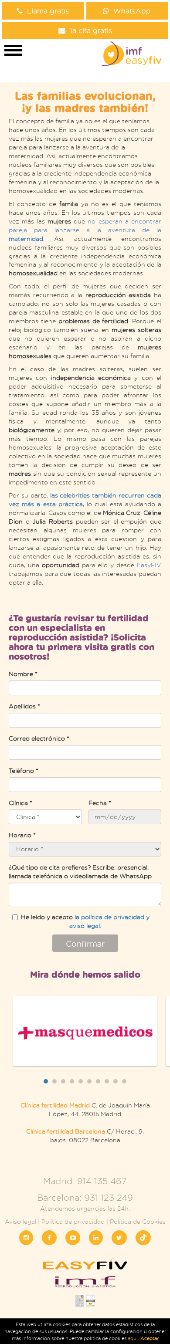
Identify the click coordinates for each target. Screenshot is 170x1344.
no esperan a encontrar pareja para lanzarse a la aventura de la (85, 229)
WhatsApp (132, 10)
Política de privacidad (73, 1221)
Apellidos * (24, 706)
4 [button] (72, 1081)
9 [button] (115, 1081)
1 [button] (46, 1081)
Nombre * (23, 673)
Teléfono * (23, 770)
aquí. (134, 1338)
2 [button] (54, 1081)
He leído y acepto (85, 921)
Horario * (22, 835)
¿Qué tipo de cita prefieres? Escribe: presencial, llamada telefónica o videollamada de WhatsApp (80, 871)
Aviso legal (20, 1221)
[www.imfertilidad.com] (85, 1284)
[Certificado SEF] (90, 1303)
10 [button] (124, 1081)
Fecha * (99, 802)
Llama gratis (48, 10)
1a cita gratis (91, 30)
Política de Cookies (138, 1221)
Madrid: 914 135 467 (85, 1180)
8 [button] (107, 1081)
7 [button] (98, 1081)
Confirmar (85, 943)
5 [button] (80, 1081)
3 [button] (63, 1081)
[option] (85, 1031)
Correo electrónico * (39, 738)
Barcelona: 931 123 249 (85, 1197)
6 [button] (89, 1081)
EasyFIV (149, 565)
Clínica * (20, 802)
